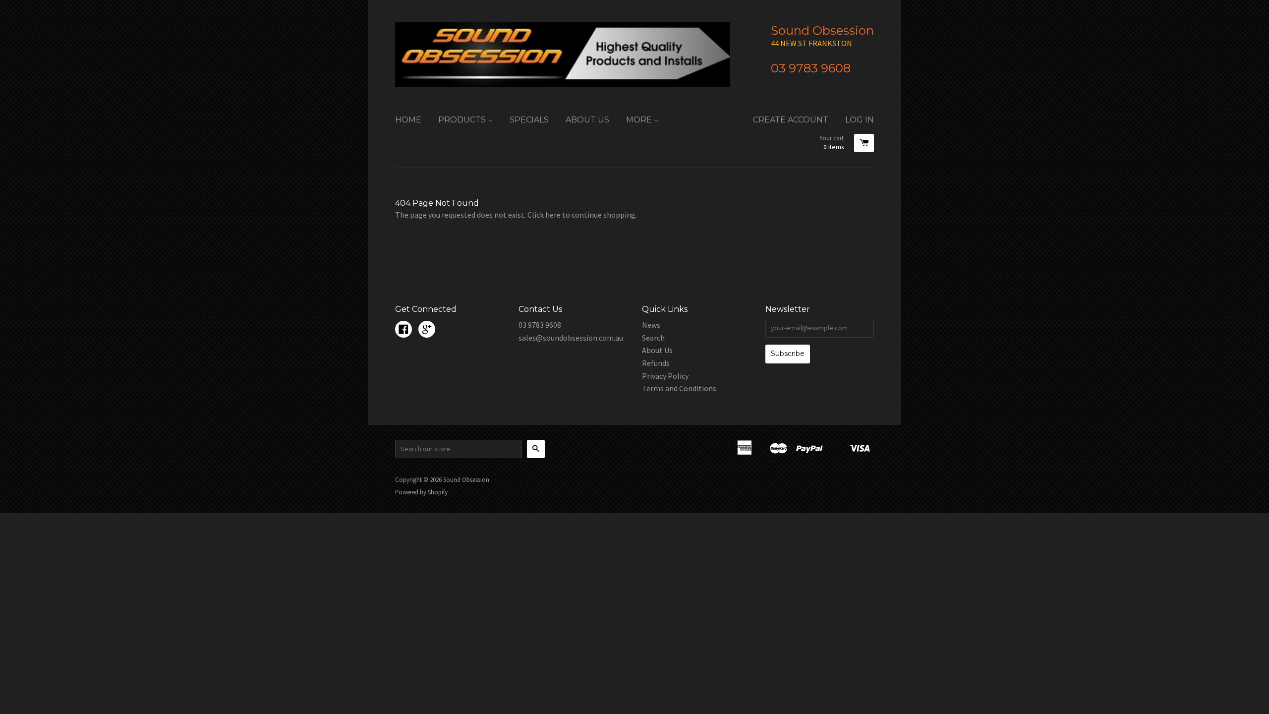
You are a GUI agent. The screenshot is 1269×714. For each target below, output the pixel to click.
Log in (859, 119)
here (553, 215)
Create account (790, 119)
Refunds (656, 363)
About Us (587, 119)
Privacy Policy (665, 376)
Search (653, 338)
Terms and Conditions (679, 388)
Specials (529, 119)
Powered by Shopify (421, 492)
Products (463, 119)
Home (408, 119)
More (640, 119)
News (651, 325)
